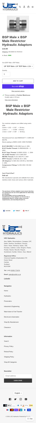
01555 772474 (15, 270)
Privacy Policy (8, 346)
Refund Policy (8, 351)
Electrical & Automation (11, 317)
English (17, 393)
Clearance (7, 327)
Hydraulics (7, 296)
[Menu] (32, 7)
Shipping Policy (9, 357)
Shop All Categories (10, 362)
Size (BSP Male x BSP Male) (10, 62)
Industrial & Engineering (11, 306)
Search (6, 341)
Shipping (5, 51)
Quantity (4, 70)
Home (6, 290)
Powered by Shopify (24, 416)
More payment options (18, 91)
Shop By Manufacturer (11, 322)
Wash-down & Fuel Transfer (13, 311)
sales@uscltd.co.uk (15, 274)
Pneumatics (8, 301)
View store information (11, 100)
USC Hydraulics (14, 416)
